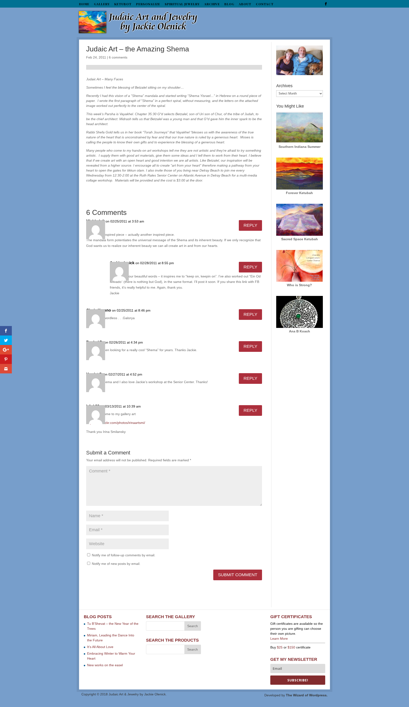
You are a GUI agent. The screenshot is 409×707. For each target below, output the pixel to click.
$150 (291, 647)
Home (84, 4)
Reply (250, 225)
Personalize (148, 4)
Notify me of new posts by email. (116, 564)
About (245, 4)
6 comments (118, 57)
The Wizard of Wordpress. (307, 695)
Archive (212, 4)
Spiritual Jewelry (182, 4)
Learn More (279, 638)
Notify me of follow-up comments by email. (123, 555)
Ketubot (123, 4)
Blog (229, 4)
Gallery (102, 4)
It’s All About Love (100, 647)
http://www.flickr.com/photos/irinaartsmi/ (115, 423)
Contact (265, 4)
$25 (280, 647)
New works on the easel (105, 665)
